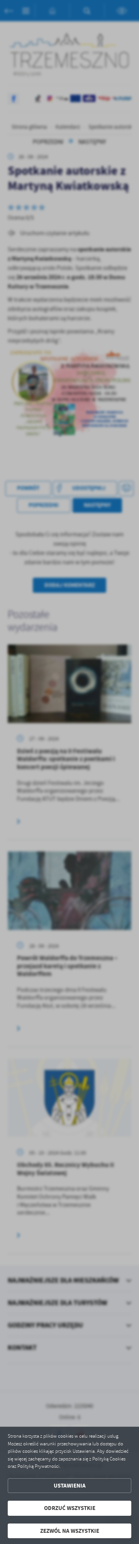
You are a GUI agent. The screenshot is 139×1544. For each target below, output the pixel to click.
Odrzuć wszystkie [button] (69, 1508)
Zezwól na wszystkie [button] (69, 1531)
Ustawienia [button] (70, 1485)
